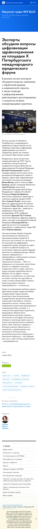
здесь (30, 516)
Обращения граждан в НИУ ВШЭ (13, 469)
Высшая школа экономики (14, 3)
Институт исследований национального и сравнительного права (16, 405)
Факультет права (24, 406)
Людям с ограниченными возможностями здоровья (16, 488)
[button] (14, 443)
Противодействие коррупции (12, 475)
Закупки (5, 466)
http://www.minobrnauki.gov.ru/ (13, 505)
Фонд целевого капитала (11, 472)
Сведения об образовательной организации (17, 484)
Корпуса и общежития (10, 462)
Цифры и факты (8, 449)
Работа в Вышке (8, 495)
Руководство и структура (11, 453)
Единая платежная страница (12, 492)
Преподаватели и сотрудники (12, 459)
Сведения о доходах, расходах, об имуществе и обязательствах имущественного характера (18, 480)
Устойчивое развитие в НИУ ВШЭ (13, 456)
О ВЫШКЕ (6, 446)
